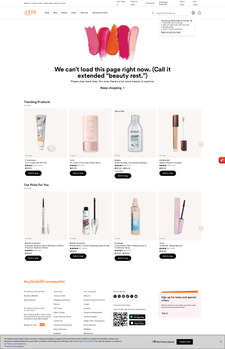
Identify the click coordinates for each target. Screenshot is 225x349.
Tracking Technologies (14, 346)
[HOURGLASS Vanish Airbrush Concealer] (179, 139)
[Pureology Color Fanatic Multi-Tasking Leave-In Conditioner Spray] (135, 223)
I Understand (184, 342)
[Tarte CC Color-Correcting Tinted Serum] (90, 139)
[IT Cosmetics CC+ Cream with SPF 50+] (45, 139)
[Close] (221, 341)
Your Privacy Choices (165, 342)
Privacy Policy (88, 341)
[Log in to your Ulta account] (193, 12)
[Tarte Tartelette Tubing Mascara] (179, 222)
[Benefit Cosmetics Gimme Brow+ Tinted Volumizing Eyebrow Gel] (90, 222)
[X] (191, 21)
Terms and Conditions (16, 344)
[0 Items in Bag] (199, 13)
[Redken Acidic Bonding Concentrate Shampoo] (135, 140)
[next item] (201, 144)
